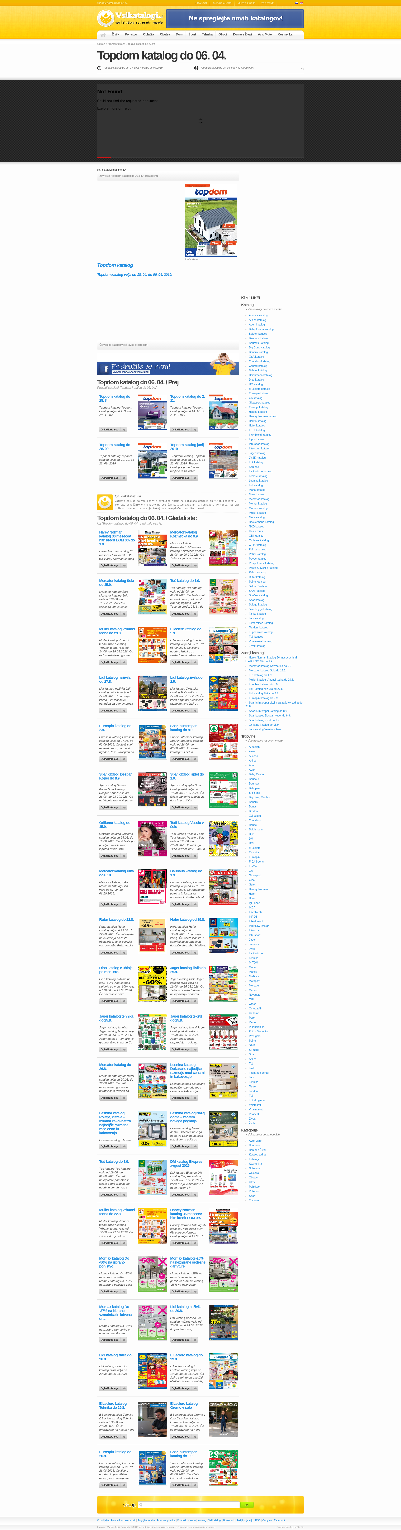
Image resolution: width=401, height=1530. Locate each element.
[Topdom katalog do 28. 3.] (152, 412)
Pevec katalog (257, 558)
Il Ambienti (255, 912)
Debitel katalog (258, 370)
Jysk (252, 948)
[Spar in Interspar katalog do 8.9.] (223, 741)
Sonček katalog (258, 595)
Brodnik (253, 811)
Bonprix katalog (258, 352)
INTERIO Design (259, 925)
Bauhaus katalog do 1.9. (186, 873)
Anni (251, 765)
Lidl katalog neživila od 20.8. (185, 1309)
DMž (252, 843)
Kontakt (181, 1520)
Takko (252, 1068)
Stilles (252, 1059)
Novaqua (254, 994)
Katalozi (301, 3)
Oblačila (148, 34)
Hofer (252, 893)
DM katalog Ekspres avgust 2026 (186, 1164)
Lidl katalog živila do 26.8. (115, 1357)
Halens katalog (258, 411)
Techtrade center (259, 1072)
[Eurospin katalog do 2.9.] (152, 741)
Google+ (267, 1520)
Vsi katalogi (214, 1520)
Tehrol (252, 1086)
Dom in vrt (255, 1145)
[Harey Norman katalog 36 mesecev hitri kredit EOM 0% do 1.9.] (152, 548)
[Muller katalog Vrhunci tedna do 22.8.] (152, 1226)
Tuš (251, 1095)
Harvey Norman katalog (263, 416)
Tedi (251, 1077)
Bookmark (229, 1520)
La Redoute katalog (260, 471)
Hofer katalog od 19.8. (187, 920)
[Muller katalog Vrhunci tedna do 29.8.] (152, 645)
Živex (252, 1118)
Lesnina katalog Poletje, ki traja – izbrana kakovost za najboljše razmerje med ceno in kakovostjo (115, 1123)
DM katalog (256, 384)
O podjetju (103, 1520)
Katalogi (201, 3)
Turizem (254, 1200)
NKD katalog (256, 526)
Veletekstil (255, 1104)
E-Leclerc (254, 847)
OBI (251, 999)
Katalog (202, 1520)
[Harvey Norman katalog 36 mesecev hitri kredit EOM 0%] (223, 1226)
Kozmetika (285, 34)
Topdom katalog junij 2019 (187, 447)
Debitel (253, 824)
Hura (252, 898)
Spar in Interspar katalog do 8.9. (183, 728)
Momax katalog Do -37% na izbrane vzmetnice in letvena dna (115, 1313)
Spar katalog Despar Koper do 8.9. (115, 776)
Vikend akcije (246, 3)
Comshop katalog (259, 361)
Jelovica (254, 944)
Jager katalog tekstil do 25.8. (186, 1018)
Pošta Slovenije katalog (263, 567)
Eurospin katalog (259, 393)
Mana (252, 967)
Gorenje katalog (258, 407)
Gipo (252, 880)
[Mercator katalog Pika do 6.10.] (152, 887)
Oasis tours (256, 531)
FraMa (253, 866)
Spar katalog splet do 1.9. (187, 776)
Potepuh (254, 1191)
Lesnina (253, 958)
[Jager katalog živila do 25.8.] (223, 984)
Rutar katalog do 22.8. (116, 920)
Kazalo (192, 1520)
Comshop (254, 820)
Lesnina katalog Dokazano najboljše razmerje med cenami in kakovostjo (187, 1071)
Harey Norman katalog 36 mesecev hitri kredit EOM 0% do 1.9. (117, 538)
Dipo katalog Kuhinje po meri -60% (115, 970)
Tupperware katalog (261, 632)
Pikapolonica (256, 1026)
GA (251, 870)
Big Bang (254, 792)
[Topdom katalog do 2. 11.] (223, 412)
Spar (252, 1054)
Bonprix (253, 801)
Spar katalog (256, 600)
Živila (115, 34)
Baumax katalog (259, 342)
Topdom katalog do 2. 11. (187, 398)
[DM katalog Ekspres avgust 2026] (223, 1177)
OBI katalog (256, 535)
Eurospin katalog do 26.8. (115, 1454)
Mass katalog (257, 494)
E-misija (254, 852)
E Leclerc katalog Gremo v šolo (184, 1406)
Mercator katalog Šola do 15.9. (116, 583)
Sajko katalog (257, 581)
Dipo (251, 834)
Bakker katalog (258, 333)
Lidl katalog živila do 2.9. (186, 680)
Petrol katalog (257, 554)
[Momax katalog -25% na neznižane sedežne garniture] (223, 1274)
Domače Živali (242, 34)
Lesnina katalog (258, 480)
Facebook (279, 1520)
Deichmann (256, 829)
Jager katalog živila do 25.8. (188, 970)
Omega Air (255, 1008)
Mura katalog (257, 517)
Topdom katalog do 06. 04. (161, 55)
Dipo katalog (256, 379)
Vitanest (254, 1114)
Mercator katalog (259, 499)
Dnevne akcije (222, 3)
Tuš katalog (256, 636)
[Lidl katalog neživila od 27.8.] (152, 693)
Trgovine (267, 3)
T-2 (251, 1063)
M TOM (253, 962)
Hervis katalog (257, 421)
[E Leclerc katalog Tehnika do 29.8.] (152, 1419)
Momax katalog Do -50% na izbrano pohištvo (114, 1262)
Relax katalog (257, 572)
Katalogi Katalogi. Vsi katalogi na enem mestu (131, 18)
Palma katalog (257, 549)
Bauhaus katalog (259, 338)
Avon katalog (257, 324)
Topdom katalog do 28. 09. (114, 447)
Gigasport (255, 875)
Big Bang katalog (259, 347)
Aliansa (253, 756)
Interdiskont (256, 921)
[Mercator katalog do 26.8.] (152, 1080)
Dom (179, 34)
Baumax (254, 783)
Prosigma (254, 1036)
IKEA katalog (257, 430)
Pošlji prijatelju (245, 1520)
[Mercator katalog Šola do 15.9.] (152, 596)
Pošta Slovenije (258, 1031)
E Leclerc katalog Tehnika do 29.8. (113, 1406)
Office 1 (254, 1003)
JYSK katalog (257, 457)
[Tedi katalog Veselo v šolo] (223, 838)
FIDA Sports (256, 861)
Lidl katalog (256, 485)
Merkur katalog (258, 503)
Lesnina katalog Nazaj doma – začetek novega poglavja (187, 1117)
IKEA (252, 907)
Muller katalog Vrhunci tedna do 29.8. (117, 631)
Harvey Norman (258, 889)
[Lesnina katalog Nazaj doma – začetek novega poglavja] (223, 1129)
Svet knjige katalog (260, 609)
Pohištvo (131, 34)
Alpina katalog (257, 320)
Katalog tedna (257, 1154)
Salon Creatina (258, 586)
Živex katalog (257, 645)
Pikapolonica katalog (261, 563)
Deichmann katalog (260, 375)
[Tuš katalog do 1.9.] (223, 596)
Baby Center (256, 774)
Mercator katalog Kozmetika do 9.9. (184, 534)
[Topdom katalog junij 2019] (223, 460)
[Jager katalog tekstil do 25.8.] (223, 1032)
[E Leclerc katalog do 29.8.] (223, 1371)
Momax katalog (258, 508)
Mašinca (254, 976)
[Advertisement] (132, 213)
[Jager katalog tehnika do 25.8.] (152, 1032)
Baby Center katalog (261, 329)
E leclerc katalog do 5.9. (185, 631)
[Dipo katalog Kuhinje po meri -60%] (152, 984)
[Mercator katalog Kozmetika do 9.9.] (223, 548)
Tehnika (207, 34)
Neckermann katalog (261, 521)
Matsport (254, 981)
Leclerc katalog (258, 476)
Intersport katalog (259, 448)
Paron (252, 1017)
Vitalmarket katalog (260, 641)
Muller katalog (257, 512)
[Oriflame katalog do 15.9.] (152, 838)
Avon (252, 769)
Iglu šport (254, 902)
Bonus (253, 806)
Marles (253, 971)
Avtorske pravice (166, 1520)
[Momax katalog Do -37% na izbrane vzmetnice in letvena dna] (152, 1322)
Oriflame (254, 1013)
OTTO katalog (257, 544)
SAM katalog (257, 590)
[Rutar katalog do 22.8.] (152, 935)
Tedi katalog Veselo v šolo (187, 825)
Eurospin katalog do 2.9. (115, 728)
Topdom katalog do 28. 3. (114, 398)
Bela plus (254, 788)
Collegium (255, 815)
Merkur (253, 990)
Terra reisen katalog (261, 622)
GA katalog (255, 398)
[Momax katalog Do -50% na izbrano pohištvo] (152, 1274)
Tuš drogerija (257, 1100)
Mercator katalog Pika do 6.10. (116, 873)
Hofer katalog (257, 425)
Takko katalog (257, 613)
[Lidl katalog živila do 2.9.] (223, 693)
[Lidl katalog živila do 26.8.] (152, 1371)
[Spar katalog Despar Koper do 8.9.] (152, 790)
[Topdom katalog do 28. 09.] (152, 460)
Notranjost (255, 1168)
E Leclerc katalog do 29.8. (186, 1357)
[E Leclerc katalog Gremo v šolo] (223, 1419)
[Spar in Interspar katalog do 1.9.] (223, 1468)
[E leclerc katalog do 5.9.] (223, 645)
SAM (252, 1045)
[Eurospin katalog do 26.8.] (152, 1468)
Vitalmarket (256, 1109)
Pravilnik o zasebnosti (123, 1520)
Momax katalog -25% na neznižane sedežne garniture (187, 1262)
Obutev (165, 34)
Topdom (254, 1091)
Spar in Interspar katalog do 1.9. (183, 1454)
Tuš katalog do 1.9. (185, 581)
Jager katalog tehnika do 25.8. (116, 1018)
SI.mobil (254, 1049)
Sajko (252, 1040)
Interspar (254, 930)
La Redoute (256, 953)
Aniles (252, 760)
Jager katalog (257, 453)
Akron (252, 751)
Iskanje (129, 1504)
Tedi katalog (256, 618)
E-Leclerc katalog (259, 388)
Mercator (254, 985)
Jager (252, 939)
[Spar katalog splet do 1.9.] (223, 790)
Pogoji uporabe (146, 1520)
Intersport (254, 935)
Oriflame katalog (259, 540)
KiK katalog (256, 462)
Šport (192, 34)
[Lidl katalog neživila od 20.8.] (223, 1322)
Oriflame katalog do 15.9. (114, 825)
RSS (257, 1520)
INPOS (253, 916)
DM (251, 838)
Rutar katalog (257, 577)
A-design (254, 746)
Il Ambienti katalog (260, 434)
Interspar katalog (259, 443)
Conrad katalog (258, 365)
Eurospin (254, 857)
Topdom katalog (116, 44)
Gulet (252, 884)
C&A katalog (256, 356)
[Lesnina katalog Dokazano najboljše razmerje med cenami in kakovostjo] (223, 1080)
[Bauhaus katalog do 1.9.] (223, 887)
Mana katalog (257, 489)
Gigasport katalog (259, 402)
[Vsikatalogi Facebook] (235, 27)
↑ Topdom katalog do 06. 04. (289, 1527)
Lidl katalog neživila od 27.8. (114, 680)
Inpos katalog (257, 439)
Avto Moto (265, 34)
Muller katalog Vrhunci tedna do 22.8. (117, 1212)
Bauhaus (254, 779)
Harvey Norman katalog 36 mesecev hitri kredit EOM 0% (186, 1214)
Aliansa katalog (258, 315)
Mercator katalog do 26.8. (115, 1067)
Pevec (253, 1022)
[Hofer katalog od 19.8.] (223, 935)
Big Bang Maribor (259, 797)
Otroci (222, 34)
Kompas (254, 466)
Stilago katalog (258, 604)
